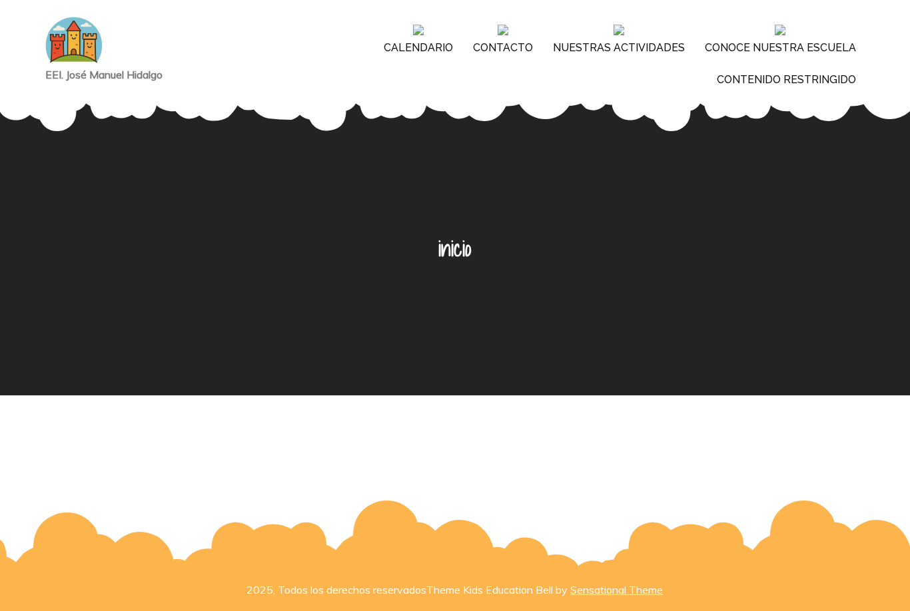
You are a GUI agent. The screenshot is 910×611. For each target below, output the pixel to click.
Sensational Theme (616, 589)
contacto (503, 47)
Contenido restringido (786, 79)
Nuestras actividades (619, 47)
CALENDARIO (418, 47)
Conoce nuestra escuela (780, 47)
